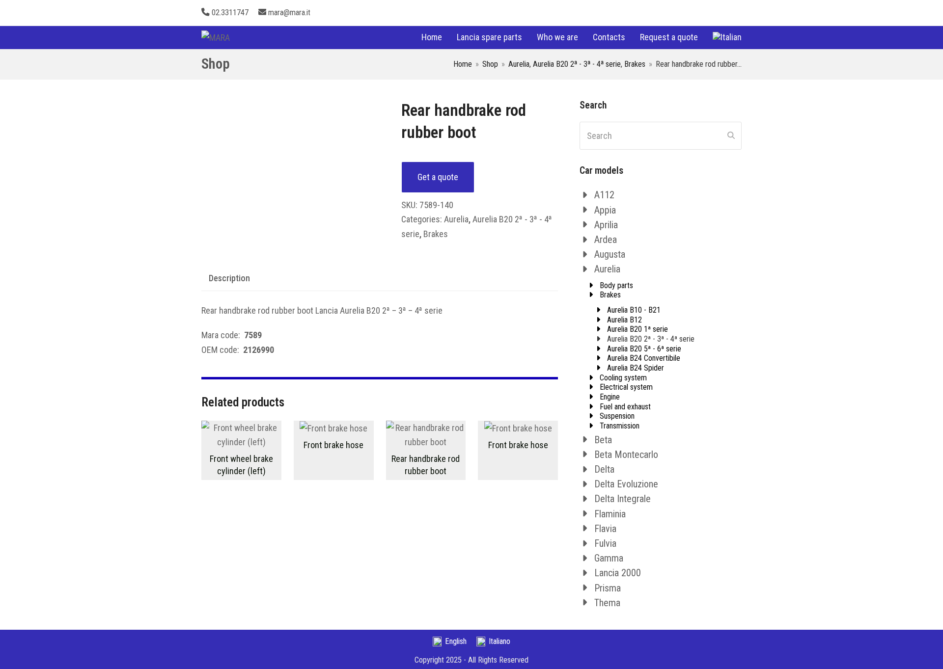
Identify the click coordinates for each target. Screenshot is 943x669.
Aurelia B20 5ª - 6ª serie (644, 348)
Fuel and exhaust (625, 406)
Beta (603, 440)
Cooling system (623, 377)
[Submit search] (731, 136)
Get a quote (437, 177)
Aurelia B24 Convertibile (643, 358)
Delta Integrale (622, 499)
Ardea (605, 239)
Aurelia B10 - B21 (634, 310)
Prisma (607, 588)
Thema (607, 603)
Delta (604, 469)
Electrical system (626, 387)
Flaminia (610, 514)
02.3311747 (230, 12)
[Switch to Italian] (727, 37)
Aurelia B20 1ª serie (637, 329)
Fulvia (605, 543)
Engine (610, 396)
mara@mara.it (289, 12)
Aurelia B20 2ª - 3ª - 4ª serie (650, 339)
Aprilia (606, 225)
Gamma (608, 558)
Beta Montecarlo (626, 454)
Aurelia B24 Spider (635, 368)
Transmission (619, 425)
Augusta (609, 254)
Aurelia (456, 219)
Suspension (617, 416)
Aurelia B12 (624, 319)
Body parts (616, 285)
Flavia (605, 529)
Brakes (435, 234)
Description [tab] (229, 278)
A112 (604, 195)
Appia (605, 210)
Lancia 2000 (617, 573)
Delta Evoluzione (626, 484)
